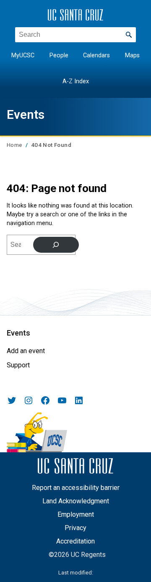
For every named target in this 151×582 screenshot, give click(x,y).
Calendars (96, 55)
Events (25, 115)
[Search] (56, 245)
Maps (132, 55)
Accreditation (75, 541)
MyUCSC (22, 55)
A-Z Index (75, 81)
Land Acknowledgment (75, 501)
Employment (75, 514)
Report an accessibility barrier (76, 488)
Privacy (75, 528)
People (58, 55)
